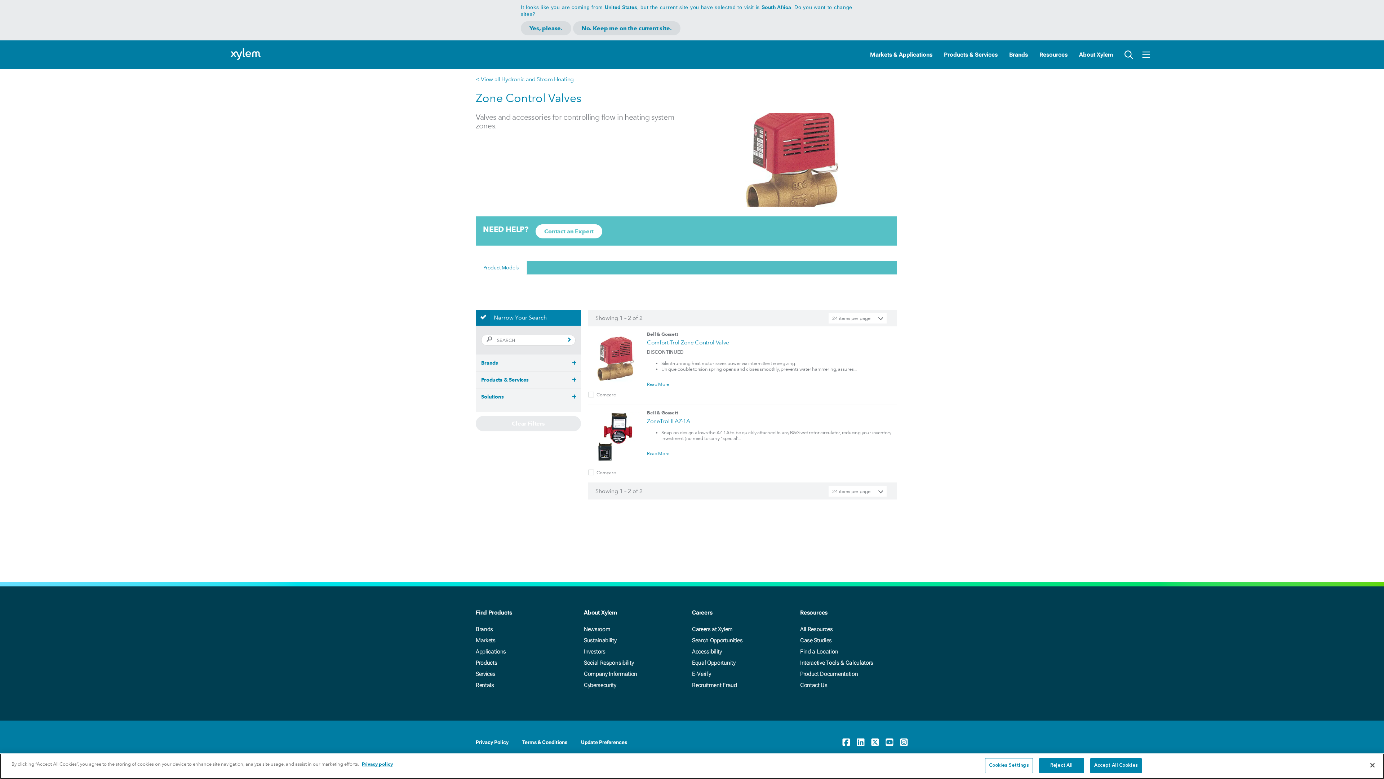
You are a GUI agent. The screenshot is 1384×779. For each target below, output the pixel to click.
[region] (692, 766)
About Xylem (1096, 54)
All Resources (816, 629)
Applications (491, 651)
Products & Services (971, 54)
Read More (658, 384)
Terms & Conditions (544, 742)
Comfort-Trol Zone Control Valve (688, 342)
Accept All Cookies (1116, 765)
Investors (595, 651)
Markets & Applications (901, 54)
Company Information (610, 673)
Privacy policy (377, 764)
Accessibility (707, 651)
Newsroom (597, 629)
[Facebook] (846, 742)
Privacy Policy (492, 742)
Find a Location (819, 651)
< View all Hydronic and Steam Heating (525, 79)
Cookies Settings (1009, 765)
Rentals (485, 685)
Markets (486, 640)
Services (485, 673)
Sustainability (600, 640)
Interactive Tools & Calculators (836, 662)
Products (486, 662)
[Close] (1372, 765)
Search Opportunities (717, 640)
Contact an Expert (569, 231)
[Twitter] (875, 742)
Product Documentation (829, 673)
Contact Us (814, 685)
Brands (1018, 54)
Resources (1053, 54)
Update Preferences (604, 742)
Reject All (1061, 765)
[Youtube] (889, 742)
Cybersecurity (600, 685)
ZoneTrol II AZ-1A (668, 421)
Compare (606, 394)
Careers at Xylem (712, 629)
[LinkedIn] (860, 742)
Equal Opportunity (714, 662)
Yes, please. (546, 28)
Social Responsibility (609, 662)
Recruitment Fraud (714, 685)
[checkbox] (591, 394)
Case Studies (816, 640)
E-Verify (701, 673)
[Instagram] (904, 742)
